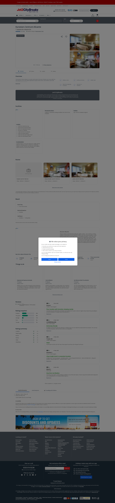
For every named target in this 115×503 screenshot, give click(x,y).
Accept (66, 259)
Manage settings (57, 261)
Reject (49, 259)
